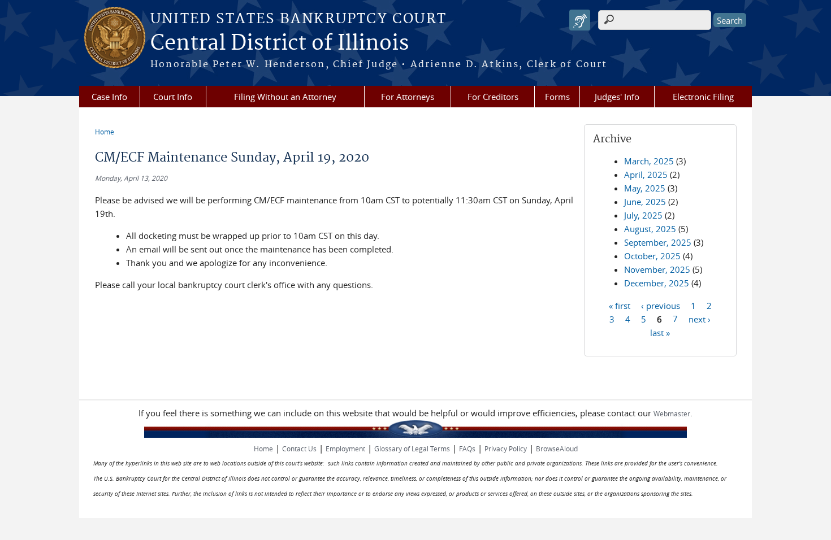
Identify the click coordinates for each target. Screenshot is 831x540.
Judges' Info (617, 96)
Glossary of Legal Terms (412, 448)
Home (104, 131)
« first (619, 305)
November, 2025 (657, 269)
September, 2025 (657, 242)
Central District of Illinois (279, 43)
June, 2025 (645, 201)
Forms (557, 96)
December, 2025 (656, 283)
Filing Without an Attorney (285, 96)
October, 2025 (652, 256)
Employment (345, 448)
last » (660, 332)
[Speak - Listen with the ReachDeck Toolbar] (579, 20)
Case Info (109, 96)
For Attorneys (407, 96)
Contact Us (299, 448)
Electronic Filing (703, 96)
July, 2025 (643, 215)
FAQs (467, 448)
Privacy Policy (505, 448)
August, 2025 (650, 228)
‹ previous (660, 305)
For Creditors (493, 96)
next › (700, 318)
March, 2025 (649, 161)
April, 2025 (646, 174)
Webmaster (671, 413)
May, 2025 (644, 188)
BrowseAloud (557, 448)
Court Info (172, 96)
